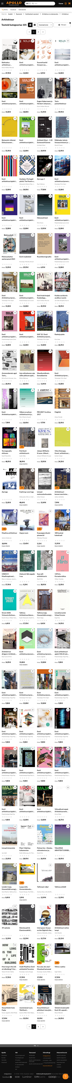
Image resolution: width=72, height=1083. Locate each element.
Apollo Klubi (32, 1057)
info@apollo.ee (46, 1055)
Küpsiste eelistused (47, 1065)
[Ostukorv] (69, 3)
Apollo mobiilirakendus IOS (36, 1064)
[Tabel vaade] (30, 25)
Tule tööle (4, 1060)
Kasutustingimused (20, 1055)
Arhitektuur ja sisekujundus (50, 14)
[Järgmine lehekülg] (43, 32)
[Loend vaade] (34, 25)
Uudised (59, 1064)
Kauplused (4, 1062)
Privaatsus (17, 1060)
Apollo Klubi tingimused (21, 1062)
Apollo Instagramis (61, 1057)
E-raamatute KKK (19, 1064)
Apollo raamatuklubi (62, 1060)
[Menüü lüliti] (2, 3)
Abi (16, 1069)
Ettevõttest (4, 1055)
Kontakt (3, 1057)
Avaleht (10, 14)
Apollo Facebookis (61, 1055)
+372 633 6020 (47, 1058)
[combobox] (40, 3)
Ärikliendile (32, 1055)
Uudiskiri (59, 1067)
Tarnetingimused (19, 1057)
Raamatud (19, 14)
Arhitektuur (65, 14)
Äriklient (17, 1067)
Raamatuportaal (61, 1062)
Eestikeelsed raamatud (32, 14)
